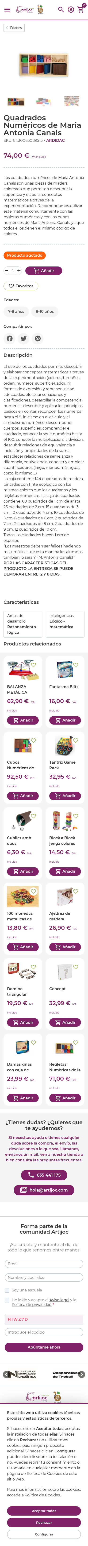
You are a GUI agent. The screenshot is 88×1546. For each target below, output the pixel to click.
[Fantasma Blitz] (65, 692)
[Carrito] (80, 9)
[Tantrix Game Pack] (65, 768)
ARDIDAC (55, 140)
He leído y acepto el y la (44, 1302)
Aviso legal (59, 1300)
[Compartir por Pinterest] (37, 339)
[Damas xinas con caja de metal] (23, 1070)
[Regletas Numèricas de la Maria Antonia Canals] (65, 1070)
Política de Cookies (42, 1495)
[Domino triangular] (23, 994)
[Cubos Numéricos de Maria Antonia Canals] (23, 768)
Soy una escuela (27, 1290)
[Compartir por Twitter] (23, 339)
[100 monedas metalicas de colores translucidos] (23, 919)
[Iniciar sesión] (71, 11)
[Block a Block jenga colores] (65, 843)
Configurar (44, 1534)
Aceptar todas (44, 1511)
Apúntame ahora (44, 1347)
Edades (16, 28)
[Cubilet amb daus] (23, 843)
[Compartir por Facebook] (9, 339)
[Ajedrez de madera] (65, 919)
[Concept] (65, 994)
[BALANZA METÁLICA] (23, 692)
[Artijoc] (30, 10)
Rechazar (44, 1522)
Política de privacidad (32, 1304)
